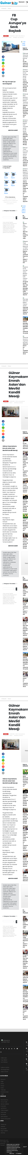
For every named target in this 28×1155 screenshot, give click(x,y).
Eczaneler (3, 1106)
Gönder (16, 217)
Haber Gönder (4, 1071)
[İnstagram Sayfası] (7, 1048)
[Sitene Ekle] (2, 1052)
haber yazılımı (3, 1146)
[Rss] (15, 1048)
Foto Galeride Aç (10, 197)
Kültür (2, 1088)
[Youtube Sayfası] (10, 1048)
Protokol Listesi (4, 1092)
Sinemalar (3, 1112)
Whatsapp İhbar (5, 1069)
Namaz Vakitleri (5, 1104)
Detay (12, 1153)
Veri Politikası (4, 1062)
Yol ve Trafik (4, 1102)
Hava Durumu (4, 1100)
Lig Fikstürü (3, 1108)
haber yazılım (3, 1150)
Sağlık (2, 1094)
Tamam (19, 1153)
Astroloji (3, 1133)
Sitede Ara (3, 1124)
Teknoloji (3, 1090)
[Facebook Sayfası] (1, 1048)
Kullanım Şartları (5, 1067)
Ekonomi (21, 2)
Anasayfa (3, 8)
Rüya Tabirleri (4, 1130)
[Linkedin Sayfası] (12, 1048)
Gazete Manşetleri (5, 1118)
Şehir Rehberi (4, 1116)
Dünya (9, 8)
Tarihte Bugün (4, 1110)
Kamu (2, 1083)
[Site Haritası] (18, 1048)
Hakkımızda (4, 1058)
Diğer (2, 1081)
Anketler (3, 1126)
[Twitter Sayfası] (4, 1048)
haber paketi (3, 1148)
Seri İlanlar (3, 1114)
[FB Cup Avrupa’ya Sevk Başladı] (10, 46)
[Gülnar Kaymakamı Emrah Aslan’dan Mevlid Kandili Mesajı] (10, 411)
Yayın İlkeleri (4, 1060)
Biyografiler (4, 1128)
